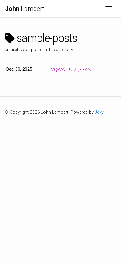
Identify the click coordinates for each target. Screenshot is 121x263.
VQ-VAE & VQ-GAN (71, 70)
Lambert (24, 8)
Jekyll (100, 112)
